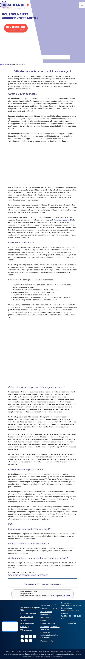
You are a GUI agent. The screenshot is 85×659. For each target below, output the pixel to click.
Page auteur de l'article (63, 596)
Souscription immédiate (16, 28)
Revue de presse (26, 617)
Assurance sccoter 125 (31, 584)
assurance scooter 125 (63, 220)
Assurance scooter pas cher (51, 584)
